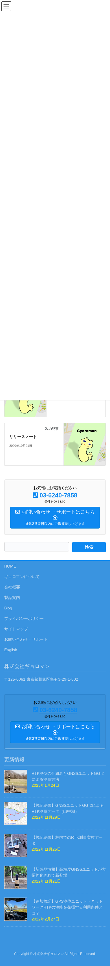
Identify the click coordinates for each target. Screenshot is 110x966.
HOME (10, 566)
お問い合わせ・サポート (26, 639)
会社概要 (12, 587)
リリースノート (23, 436)
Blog (8, 608)
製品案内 (12, 597)
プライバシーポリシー (24, 618)
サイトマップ (16, 629)
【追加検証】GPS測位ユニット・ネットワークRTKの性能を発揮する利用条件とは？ (67, 907)
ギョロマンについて (22, 576)
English (10, 650)
